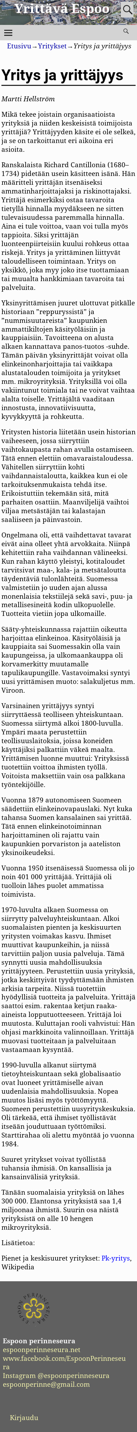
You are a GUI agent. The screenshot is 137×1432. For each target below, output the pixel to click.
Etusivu (19, 46)
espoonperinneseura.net (41, 1350)
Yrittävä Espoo (62, 8)
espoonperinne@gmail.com (46, 1384)
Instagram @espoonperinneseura (56, 1376)
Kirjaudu (24, 1418)
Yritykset (52, 46)
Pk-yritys (116, 1258)
